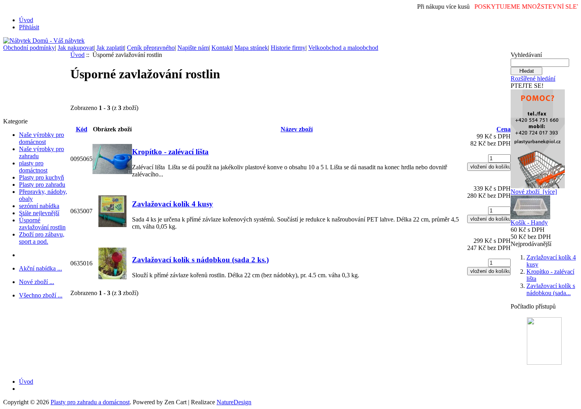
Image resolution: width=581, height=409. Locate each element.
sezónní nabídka (39, 206)
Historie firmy (288, 47)
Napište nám (193, 47)
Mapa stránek (251, 47)
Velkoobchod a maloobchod (343, 47)
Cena (503, 129)
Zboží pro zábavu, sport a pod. (41, 238)
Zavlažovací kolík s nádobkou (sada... (550, 289)
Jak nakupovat (76, 47)
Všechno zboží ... (40, 295)
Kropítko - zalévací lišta (170, 152)
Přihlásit (29, 27)
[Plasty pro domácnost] (538, 136)
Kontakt (221, 47)
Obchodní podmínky (29, 47)
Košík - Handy (529, 222)
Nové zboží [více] (534, 191)
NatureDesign (234, 402)
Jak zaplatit (110, 47)
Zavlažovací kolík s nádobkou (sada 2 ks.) (200, 260)
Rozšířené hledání (533, 78)
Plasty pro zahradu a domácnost (90, 402)
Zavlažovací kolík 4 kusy (172, 204)
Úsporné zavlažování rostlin (42, 224)
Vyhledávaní (526, 54)
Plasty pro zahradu (42, 184)
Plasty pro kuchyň (41, 177)
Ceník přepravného (151, 47)
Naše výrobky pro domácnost (41, 138)
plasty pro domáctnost (33, 167)
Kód (81, 129)
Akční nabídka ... (40, 268)
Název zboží (297, 129)
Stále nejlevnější (39, 213)
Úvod (26, 20)
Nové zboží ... (36, 281)
